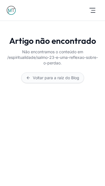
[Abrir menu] (92, 10)
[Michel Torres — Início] (11, 10)
